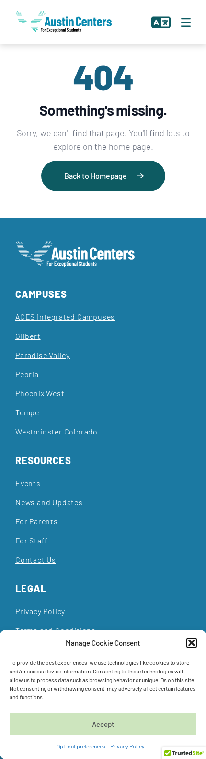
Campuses (41, 294)
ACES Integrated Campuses (65, 316)
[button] (191, 643)
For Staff (31, 540)
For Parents (36, 521)
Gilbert (28, 335)
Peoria (27, 374)
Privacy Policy (127, 746)
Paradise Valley (42, 354)
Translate (160, 22)
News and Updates (49, 502)
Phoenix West (40, 393)
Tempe (27, 412)
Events (28, 483)
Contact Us (35, 559)
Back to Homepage (95, 175)
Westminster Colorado (56, 431)
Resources (43, 460)
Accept (103, 724)
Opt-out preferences (81, 746)
